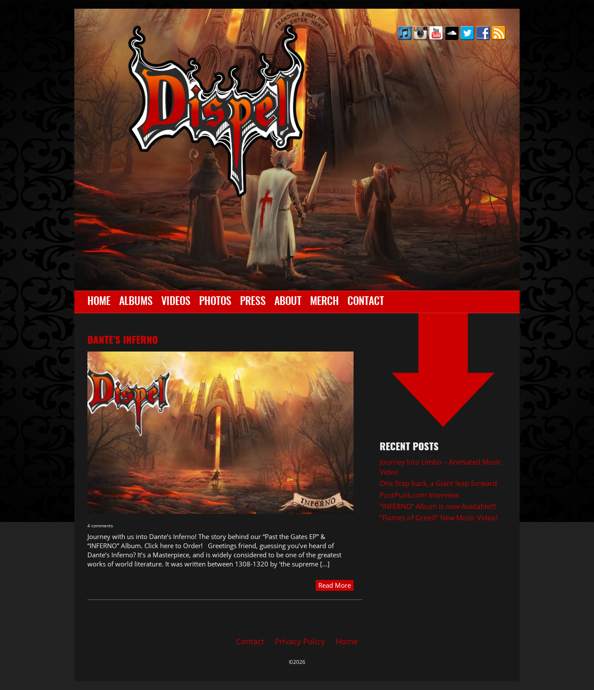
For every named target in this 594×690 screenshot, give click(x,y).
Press (253, 302)
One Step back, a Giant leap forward (438, 483)
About (287, 302)
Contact (365, 302)
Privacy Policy (300, 641)
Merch (324, 302)
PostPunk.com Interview (419, 495)
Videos (175, 302)
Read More (334, 585)
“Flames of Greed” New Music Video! (438, 518)
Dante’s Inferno (122, 340)
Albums (136, 302)
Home (98, 302)
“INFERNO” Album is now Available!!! (438, 506)
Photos (215, 302)
